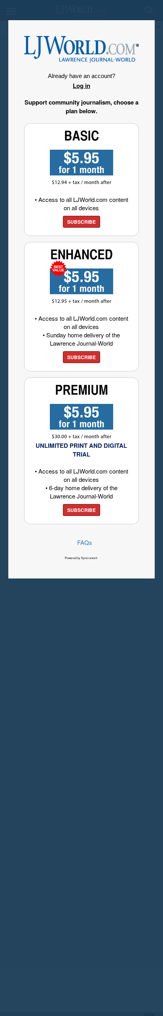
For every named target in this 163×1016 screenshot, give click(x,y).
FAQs (84, 542)
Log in (81, 85)
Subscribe (81, 221)
